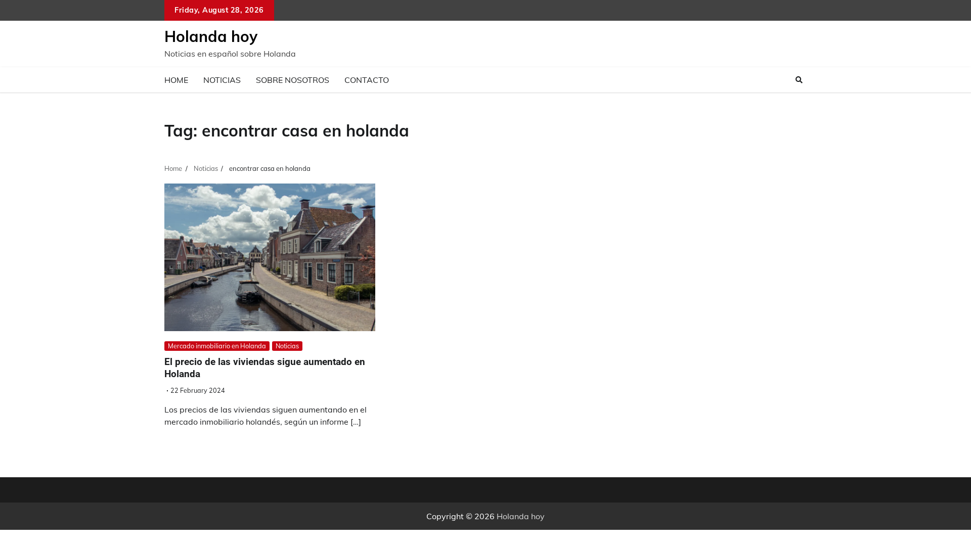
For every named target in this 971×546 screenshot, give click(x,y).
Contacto (366, 80)
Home (176, 80)
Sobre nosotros (292, 80)
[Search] (799, 79)
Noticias (222, 80)
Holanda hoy (210, 36)
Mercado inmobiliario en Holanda (217, 346)
